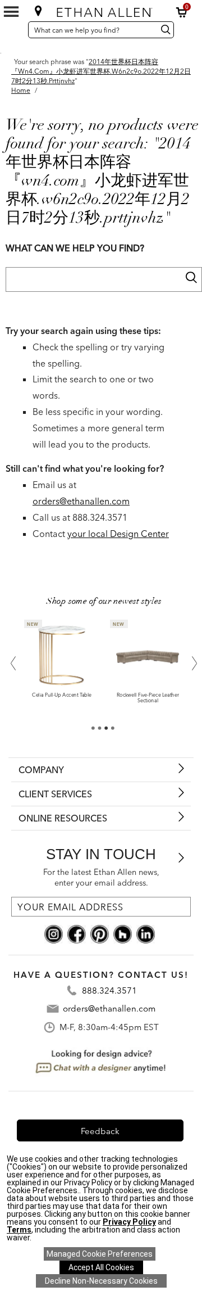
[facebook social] (76, 933)
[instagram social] (53, 933)
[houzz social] (122, 933)
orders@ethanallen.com (81, 501)
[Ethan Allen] (102, 10)
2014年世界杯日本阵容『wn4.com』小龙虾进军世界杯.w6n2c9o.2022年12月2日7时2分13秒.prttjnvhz (101, 71)
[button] (181, 12)
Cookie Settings (99, 1254)
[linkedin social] (145, 933)
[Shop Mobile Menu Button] (11, 12)
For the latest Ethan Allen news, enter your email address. (101, 877)
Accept (101, 1267)
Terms (19, 1229)
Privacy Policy (129, 1221)
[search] (191, 277)
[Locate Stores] (38, 10)
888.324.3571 (109, 990)
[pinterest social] (99, 933)
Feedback (100, 1131)
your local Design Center (118, 533)
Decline (101, 1281)
